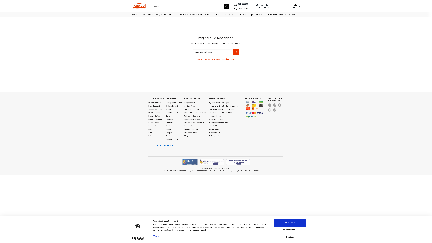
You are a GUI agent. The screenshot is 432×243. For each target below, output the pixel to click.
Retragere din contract (218, 136)
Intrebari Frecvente (191, 126)
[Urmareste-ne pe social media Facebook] (269, 105)
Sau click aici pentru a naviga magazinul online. (216, 59)
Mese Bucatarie (154, 106)
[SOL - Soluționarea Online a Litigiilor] (238, 162)
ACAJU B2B (213, 126)
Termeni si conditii (191, 109)
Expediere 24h (214, 133)
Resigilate (170, 133)
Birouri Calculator (155, 119)
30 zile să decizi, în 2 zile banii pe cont (224, 112)
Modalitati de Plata (191, 129)
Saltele (168, 116)
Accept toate (290, 222)
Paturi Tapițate (172, 112)
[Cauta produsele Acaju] (236, 52)
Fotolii (150, 136)
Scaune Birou (153, 123)
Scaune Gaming (154, 126)
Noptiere (169, 119)
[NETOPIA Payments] (254, 113)
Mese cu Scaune (155, 112)
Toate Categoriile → (164, 145)
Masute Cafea (154, 116)
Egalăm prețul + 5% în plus (219, 102)
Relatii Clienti (214, 129)
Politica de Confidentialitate (195, 112)
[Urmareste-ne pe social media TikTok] (274, 110)
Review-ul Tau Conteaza (194, 123)
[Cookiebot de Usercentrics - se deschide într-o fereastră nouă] (138, 238)
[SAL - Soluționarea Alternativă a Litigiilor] (212, 162)
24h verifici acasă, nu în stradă (221, 109)
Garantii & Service (216, 119)
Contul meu (261, 7)
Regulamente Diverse (192, 119)
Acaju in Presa (189, 106)
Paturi (168, 109)
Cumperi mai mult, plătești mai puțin (223, 106)
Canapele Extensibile (173, 102)
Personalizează (289, 230)
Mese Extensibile (154, 102)
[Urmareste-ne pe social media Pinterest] (279, 105)
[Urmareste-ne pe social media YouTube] (269, 110)
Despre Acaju (189, 102)
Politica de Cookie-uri (192, 116)
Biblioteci (151, 129)
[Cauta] (226, 6)
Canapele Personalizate (218, 123)
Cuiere (168, 129)
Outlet (168, 136)
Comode (151, 133)
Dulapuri (169, 123)
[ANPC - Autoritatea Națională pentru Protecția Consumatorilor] (190, 162)
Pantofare (170, 126)
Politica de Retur (190, 133)
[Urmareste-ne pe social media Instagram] (274, 105)
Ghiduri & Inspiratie (173, 139)
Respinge (290, 237)
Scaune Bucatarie (155, 109)
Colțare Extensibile (173, 106)
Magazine (188, 136)
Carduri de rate (215, 116)
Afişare (156, 236)
